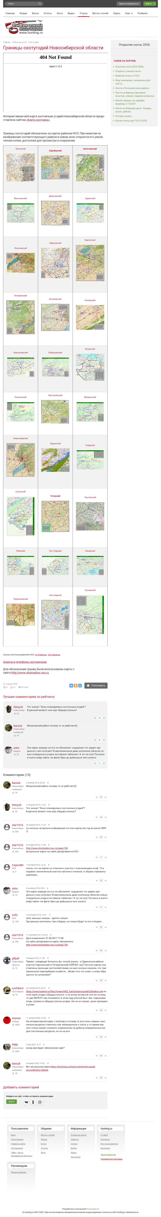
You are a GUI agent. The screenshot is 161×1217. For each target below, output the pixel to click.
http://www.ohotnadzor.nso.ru (30, 672)
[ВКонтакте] (71, 685)
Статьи (83, 13)
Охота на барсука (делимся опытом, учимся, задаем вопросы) (134, 94)
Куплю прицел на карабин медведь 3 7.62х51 (130, 102)
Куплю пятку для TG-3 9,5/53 (131, 120)
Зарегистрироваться (129, 4)
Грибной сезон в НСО (127, 75)
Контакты (105, 1139)
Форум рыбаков (18, 1172)
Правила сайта (18, 1144)
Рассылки (75, 1157)
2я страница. (54, 655)
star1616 (17, 825)
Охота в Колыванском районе (132, 88)
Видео (71, 13)
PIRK (15, 1044)
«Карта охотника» (38, 119)
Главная (10, 13)
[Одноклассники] (76, 685)
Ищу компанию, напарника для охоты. (132, 82)
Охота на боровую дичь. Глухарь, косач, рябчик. (133, 110)
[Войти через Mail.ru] (40, 1102)
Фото (60, 13)
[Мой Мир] (80, 685)
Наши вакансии (108, 1154)
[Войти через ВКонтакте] (26, 1102)
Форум (23, 13)
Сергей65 (18, 865)
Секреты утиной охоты (128, 71)
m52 (15, 915)
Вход (13, 1135)
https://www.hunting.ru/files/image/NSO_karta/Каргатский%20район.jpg (64, 991)
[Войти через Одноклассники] (33, 1102)
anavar (16, 1018)
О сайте (104, 1135)
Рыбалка (142, 13)
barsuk (18, 725)
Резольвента (92, 1209)
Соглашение (17, 1148)
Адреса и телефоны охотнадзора (25, 662)
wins (16, 747)
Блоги (35, 13)
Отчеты (48, 13)
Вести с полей (100, 13)
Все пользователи (109, 1144)
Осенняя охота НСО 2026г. (129, 66)
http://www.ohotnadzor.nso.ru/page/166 (47, 848)
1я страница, (41, 655)
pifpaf (15, 958)
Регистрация (17, 1139)
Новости (75, 1139)
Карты (116, 13)
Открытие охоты (78, 1135)
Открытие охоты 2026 (134, 44)
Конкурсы (105, 1148)
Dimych (18, 707)
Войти (149, 4)
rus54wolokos (20, 988)
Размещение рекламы (111, 1159)
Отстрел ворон (123, 116)
